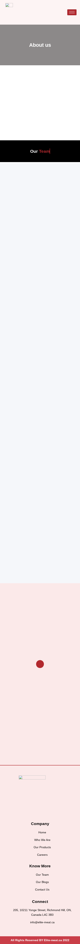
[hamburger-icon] (72, 12)
